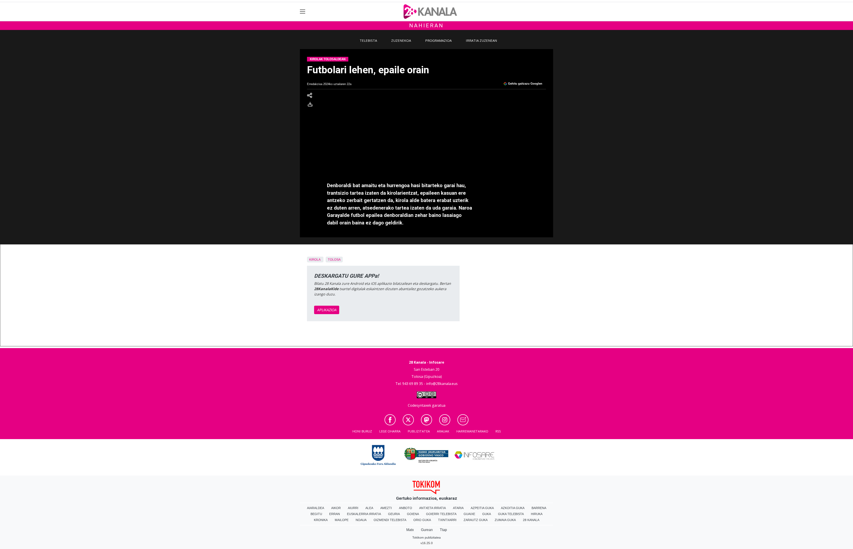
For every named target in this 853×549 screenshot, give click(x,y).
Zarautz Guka (476, 520)
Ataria (458, 508)
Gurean (427, 530)
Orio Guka (422, 520)
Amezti (386, 508)
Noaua (361, 520)
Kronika (321, 520)
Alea (369, 508)
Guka (486, 514)
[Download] (311, 105)
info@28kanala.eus (442, 383)
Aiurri (353, 508)
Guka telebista (511, 514)
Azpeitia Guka (482, 508)
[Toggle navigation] (302, 12)
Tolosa (334, 259)
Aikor (336, 508)
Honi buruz (362, 431)
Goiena (413, 514)
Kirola (314, 259)
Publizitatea (419, 431)
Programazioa (438, 40)
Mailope (342, 520)
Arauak (443, 431)
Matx (410, 530)
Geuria (394, 514)
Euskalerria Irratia (364, 514)
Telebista (368, 40)
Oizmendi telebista (390, 520)
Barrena (539, 508)
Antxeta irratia (432, 508)
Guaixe (469, 514)
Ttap (443, 530)
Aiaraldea (315, 508)
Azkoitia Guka (512, 508)
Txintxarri (447, 520)
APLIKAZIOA (326, 309)
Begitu (316, 514)
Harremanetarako (472, 431)
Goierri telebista (441, 514)
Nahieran (426, 25)
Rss (498, 431)
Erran (334, 514)
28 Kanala (531, 520)
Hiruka (536, 514)
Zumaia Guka (505, 520)
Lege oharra (390, 431)
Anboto (405, 508)
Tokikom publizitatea (426, 537)
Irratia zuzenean (481, 40)
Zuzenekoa (401, 40)
